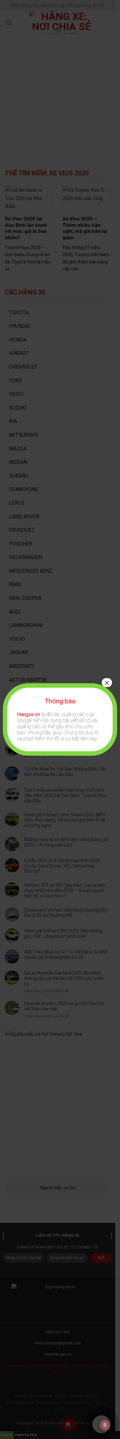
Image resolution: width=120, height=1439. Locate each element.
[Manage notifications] (105, 1425)
